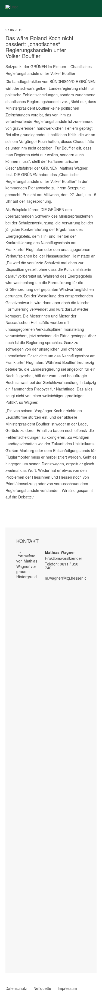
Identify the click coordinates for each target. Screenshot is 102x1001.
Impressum (67, 988)
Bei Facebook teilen (7, 503)
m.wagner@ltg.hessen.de (67, 578)
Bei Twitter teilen (15, 503)
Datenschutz (16, 988)
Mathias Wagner (60, 552)
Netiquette (42, 988)
